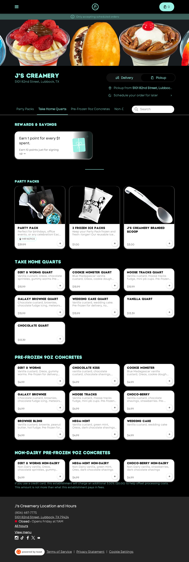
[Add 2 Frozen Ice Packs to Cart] (115, 243)
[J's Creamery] (95, 6)
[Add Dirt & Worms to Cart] (60, 381)
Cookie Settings (121, 552)
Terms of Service (59, 552)
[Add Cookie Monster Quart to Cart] (115, 285)
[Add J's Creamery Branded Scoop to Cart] (169, 243)
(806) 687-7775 (26, 512)
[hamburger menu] (16, 6)
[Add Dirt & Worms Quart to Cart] (60, 285)
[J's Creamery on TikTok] (22, 538)
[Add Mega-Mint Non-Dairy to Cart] (115, 476)
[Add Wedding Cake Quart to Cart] (115, 312)
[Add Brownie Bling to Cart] (60, 434)
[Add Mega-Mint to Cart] (115, 434)
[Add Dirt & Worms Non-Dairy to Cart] (60, 476)
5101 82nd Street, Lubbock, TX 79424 (42, 517)
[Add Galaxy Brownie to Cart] (60, 408)
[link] (25, 109)
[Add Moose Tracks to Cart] (115, 408)
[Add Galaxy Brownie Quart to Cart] (60, 312)
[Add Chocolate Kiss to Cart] (115, 381)
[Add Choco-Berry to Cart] (169, 408)
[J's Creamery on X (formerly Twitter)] (33, 538)
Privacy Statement (90, 552)
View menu (23, 532)
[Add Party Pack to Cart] (60, 243)
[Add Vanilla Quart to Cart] (169, 312)
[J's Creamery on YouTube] (38, 538)
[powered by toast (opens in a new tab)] (29, 552)
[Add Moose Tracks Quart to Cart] (169, 285)
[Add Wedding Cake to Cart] (169, 434)
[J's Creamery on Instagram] (17, 538)
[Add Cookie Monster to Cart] (169, 381)
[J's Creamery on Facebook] (27, 538)
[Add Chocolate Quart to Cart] (60, 339)
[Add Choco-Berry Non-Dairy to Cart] (169, 476)
